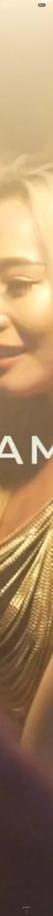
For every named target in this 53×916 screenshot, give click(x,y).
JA (42, 5)
